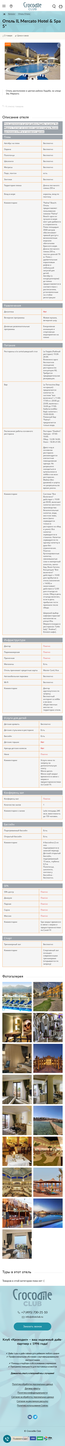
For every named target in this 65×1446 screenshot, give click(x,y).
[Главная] (4, 14)
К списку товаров (14, 106)
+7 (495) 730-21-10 (34, 1312)
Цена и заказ (23, 36)
